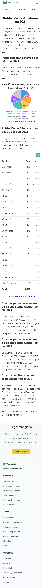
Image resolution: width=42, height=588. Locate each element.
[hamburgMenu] (36, 2)
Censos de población (11, 532)
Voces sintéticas (10, 495)
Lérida (13, 13)
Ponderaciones (9, 505)
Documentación (9, 518)
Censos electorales (11, 536)
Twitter (6, 582)
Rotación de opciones (11, 500)
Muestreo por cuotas (11, 491)
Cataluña (5, 13)
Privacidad (7, 568)
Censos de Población (10, 10)
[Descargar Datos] (38, 155)
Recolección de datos (11, 486)
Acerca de (7, 559)
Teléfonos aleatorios (11, 481)
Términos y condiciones (12, 573)
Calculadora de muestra (12, 522)
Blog (5, 546)
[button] (36, 2)
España (23, 10)
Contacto (6, 563)
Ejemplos (7, 541)
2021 (31, 10)
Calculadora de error (11, 527)
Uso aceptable (9, 577)
